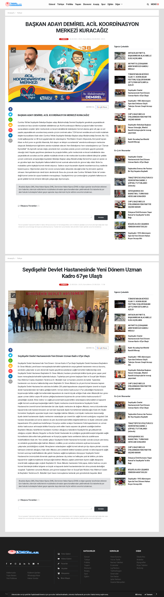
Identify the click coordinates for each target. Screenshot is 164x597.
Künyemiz (65, 573)
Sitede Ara (141, 557)
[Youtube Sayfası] (21, 564)
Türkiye (60, 4)
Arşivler (64, 568)
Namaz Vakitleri (116, 562)
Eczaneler (114, 565)
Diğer (118, 4)
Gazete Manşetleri (117, 582)
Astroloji (140, 568)
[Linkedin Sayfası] (25, 564)
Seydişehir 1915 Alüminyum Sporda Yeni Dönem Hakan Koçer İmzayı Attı (139, 235)
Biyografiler (141, 562)
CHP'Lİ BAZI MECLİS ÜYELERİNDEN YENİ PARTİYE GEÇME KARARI (139, 117)
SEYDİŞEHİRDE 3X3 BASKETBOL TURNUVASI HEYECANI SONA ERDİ (138, 193)
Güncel (52, 4)
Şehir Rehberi (115, 579)
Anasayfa (11, 13)
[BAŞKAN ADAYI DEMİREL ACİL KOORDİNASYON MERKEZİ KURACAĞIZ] (58, 73)
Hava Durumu (115, 557)
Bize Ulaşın (65, 578)
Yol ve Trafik (115, 560)
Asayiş (96, 4)
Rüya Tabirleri (142, 565)
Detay (139, 594)
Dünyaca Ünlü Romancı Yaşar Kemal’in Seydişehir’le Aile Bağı (140, 215)
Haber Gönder (33, 578)
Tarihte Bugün (116, 571)
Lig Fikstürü (114, 568)
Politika (69, 4)
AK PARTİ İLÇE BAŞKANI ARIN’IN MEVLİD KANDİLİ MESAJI (138, 66)
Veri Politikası (11, 578)
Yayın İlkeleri (11, 575)
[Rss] (30, 564)
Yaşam (78, 4)
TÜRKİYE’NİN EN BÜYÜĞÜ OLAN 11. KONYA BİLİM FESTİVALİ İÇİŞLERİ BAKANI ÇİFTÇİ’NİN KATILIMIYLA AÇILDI (139, 79)
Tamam (149, 594)
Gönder (101, 217)
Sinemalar (114, 574)
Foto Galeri (66, 554)
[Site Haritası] (35, 564)
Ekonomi (87, 4)
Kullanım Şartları (34, 573)
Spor (103, 4)
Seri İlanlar (114, 576)
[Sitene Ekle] (39, 564)
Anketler (140, 560)
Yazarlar (64, 564)
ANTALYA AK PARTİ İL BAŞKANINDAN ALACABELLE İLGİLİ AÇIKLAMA (139, 55)
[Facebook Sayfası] (7, 564)
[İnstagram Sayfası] (16, 564)
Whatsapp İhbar (34, 575)
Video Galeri (66, 559)
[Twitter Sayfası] (12, 564)
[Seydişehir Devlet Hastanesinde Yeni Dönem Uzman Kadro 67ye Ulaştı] (58, 317)
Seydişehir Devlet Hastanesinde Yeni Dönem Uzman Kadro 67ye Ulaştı (139, 93)
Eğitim (110, 4)
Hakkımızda (11, 573)
